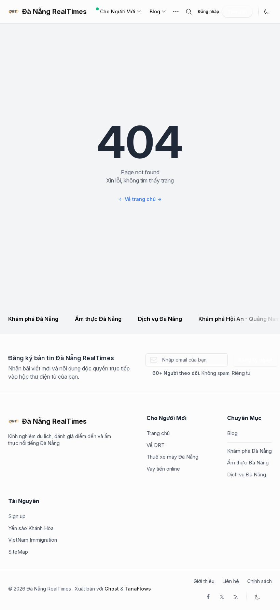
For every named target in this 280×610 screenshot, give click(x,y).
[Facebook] (208, 596)
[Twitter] (221, 596)
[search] (189, 11)
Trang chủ (158, 433)
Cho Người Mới (117, 11)
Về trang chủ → (143, 199)
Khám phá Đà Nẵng (33, 318)
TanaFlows (138, 589)
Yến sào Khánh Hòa (31, 528)
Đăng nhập (208, 11)
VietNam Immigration (32, 540)
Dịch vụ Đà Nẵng (160, 318)
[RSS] (235, 596)
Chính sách (259, 581)
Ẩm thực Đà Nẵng (98, 318)
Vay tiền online (163, 468)
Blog (155, 11)
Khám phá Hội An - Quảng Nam (239, 318)
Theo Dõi (237, 11)
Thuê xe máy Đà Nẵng (172, 456)
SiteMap (18, 551)
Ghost (111, 589)
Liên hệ (231, 581)
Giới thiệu (204, 581)
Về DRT (155, 445)
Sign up (17, 516)
